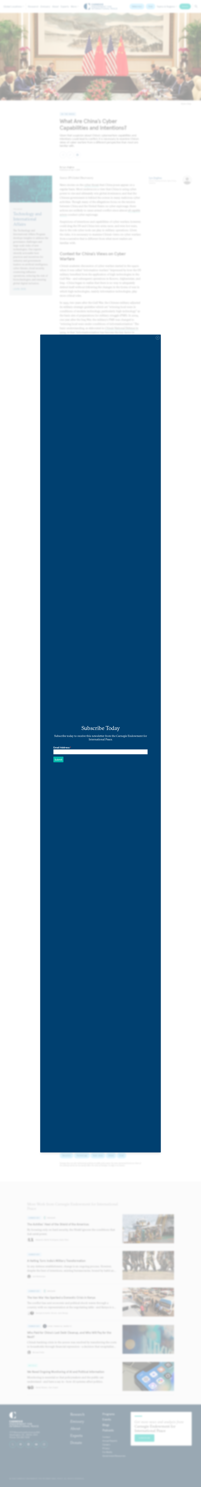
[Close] (158, 338)
